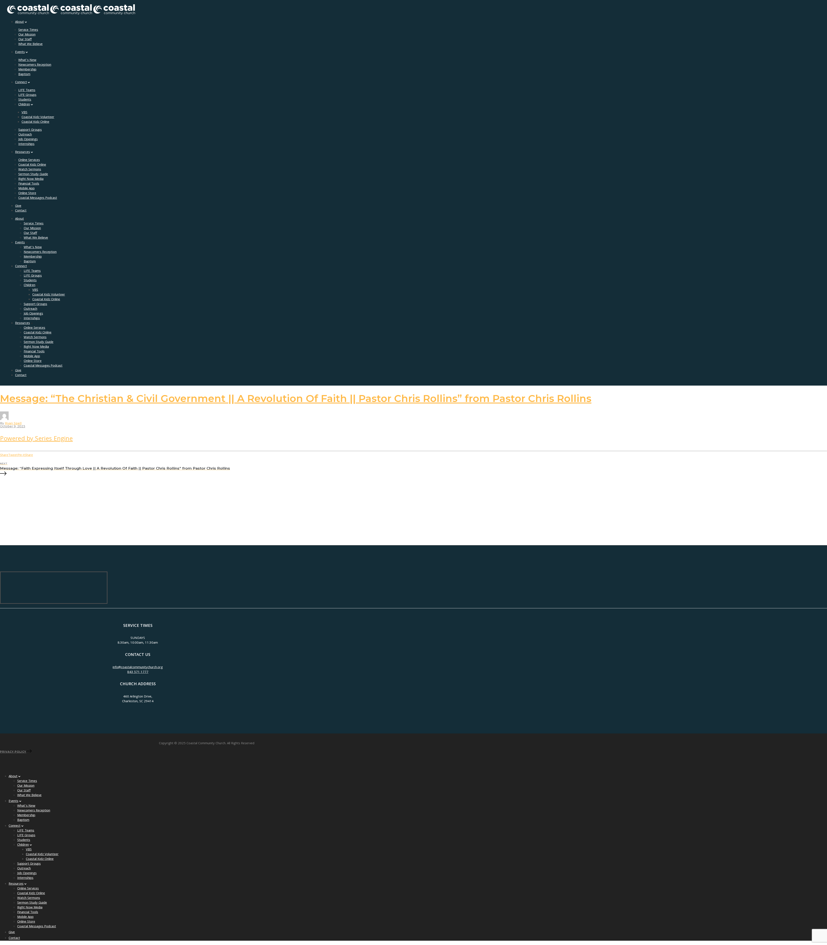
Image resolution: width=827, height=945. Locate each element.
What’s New (27, 60)
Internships (26, 144)
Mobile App (26, 188)
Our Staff (25, 39)
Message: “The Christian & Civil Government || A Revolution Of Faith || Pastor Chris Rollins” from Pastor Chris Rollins (295, 398)
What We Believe (30, 44)
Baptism (24, 74)
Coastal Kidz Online (35, 122)
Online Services (29, 160)
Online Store (27, 193)
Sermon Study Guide (33, 174)
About (19, 22)
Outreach (25, 135)
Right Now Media (31, 179)
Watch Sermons (29, 170)
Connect (21, 82)
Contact (20, 211)
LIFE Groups (27, 95)
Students (24, 100)
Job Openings (28, 139)
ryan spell (13, 423)
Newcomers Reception (34, 65)
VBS (24, 112)
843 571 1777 (137, 672)
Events (20, 52)
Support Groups (30, 130)
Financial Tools (28, 184)
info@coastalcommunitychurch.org (138, 667)
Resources (22, 152)
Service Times (28, 30)
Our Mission (27, 35)
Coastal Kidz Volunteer (38, 117)
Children (24, 104)
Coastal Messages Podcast (37, 198)
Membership (27, 70)
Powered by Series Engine (36, 439)
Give (18, 206)
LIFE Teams (26, 90)
